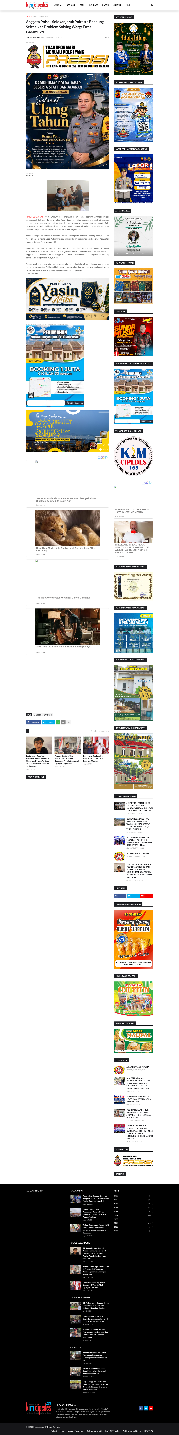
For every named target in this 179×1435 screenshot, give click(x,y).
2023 (133, 1207)
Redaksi (54, 1431)
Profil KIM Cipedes (112, 1431)
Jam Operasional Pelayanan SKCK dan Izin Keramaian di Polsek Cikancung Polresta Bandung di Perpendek (138, 1083)
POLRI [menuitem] (128, 5)
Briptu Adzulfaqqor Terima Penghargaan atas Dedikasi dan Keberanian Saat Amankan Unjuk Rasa (95, 1333)
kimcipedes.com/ (38, 1427)
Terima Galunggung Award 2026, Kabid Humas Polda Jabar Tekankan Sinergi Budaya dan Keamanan (96, 1229)
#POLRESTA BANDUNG (43, 715)
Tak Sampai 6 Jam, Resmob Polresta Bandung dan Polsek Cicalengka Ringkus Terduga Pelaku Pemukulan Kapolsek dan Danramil (38, 761)
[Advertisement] (67, 684)
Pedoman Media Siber (75, 1431)
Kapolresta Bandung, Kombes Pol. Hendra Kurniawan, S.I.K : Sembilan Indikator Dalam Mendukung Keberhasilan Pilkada (139, 1132)
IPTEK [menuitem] (82, 5)
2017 (133, 1231)
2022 (133, 1211)
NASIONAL (148, 1431)
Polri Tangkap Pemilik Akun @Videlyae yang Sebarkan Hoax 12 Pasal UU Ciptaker (138, 1114)
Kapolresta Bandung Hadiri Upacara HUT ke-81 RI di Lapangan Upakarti (94, 758)
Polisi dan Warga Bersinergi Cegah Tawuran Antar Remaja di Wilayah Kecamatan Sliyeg (95, 1318)
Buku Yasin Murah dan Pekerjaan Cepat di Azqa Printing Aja (138, 1099)
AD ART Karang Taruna (137, 853)
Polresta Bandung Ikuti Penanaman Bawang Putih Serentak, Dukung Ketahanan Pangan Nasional (94, 1213)
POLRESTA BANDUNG (41, 16)
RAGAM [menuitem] (105, 5)
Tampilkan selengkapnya (100, 731)
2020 (133, 1219)
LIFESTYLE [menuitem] (117, 5)
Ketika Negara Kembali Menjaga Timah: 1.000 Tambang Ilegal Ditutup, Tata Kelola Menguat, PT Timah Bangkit (138, 824)
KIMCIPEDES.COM (34, 217)
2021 (133, 1215)
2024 (133, 1204)
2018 (133, 1227)
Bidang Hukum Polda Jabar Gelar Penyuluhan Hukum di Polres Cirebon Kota (94, 1371)
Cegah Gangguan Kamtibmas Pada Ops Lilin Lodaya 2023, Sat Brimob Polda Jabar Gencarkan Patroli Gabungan (95, 1386)
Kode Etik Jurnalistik (94, 1431)
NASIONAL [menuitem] (58, 5)
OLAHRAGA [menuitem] (93, 5)
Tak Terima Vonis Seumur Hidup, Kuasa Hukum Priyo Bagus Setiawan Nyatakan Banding (96, 1305)
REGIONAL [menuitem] (71, 5)
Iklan (62, 1431)
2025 (133, 1200)
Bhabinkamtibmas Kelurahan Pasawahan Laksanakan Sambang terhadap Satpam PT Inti (95, 1356)
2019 (133, 1223)
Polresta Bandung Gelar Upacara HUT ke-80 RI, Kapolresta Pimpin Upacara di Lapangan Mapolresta (67, 760)
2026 (133, 1196)
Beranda (29, 16)
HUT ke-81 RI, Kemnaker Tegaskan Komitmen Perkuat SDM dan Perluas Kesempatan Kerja (139, 841)
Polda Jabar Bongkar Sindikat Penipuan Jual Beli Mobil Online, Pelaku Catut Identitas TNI (96, 1198)
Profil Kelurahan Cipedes (132, 1431)
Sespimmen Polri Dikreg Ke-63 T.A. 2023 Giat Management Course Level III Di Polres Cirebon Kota (139, 807)
